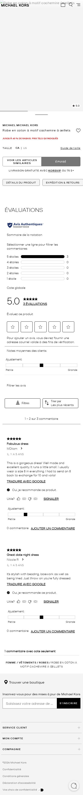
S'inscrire (69, 703)
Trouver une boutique (26, 682)
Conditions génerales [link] (16, 776)
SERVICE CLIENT (15, 727)
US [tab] (25, 147)
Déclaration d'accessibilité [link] (19, 782)
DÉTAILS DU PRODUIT (21, 182)
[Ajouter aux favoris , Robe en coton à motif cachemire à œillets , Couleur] (78, 130)
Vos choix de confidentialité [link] (20, 789)
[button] (73, 786)
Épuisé (60, 161)
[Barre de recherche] (71, 5)
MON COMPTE (13, 738)
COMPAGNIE (12, 749)
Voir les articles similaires (22, 161)
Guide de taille (70, 147)
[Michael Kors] (15, 4)
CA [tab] (17, 147)
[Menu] (78, 5)
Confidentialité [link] (12, 769)
